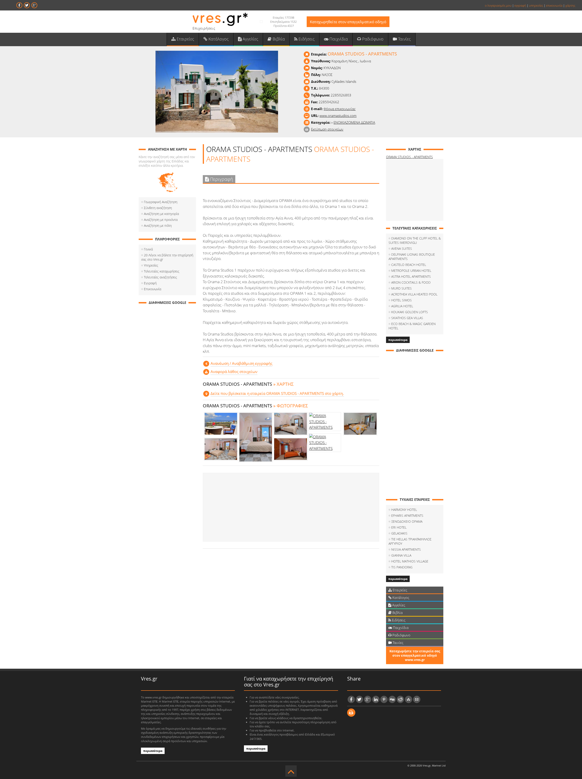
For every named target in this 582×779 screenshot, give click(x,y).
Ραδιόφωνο (372, 39)
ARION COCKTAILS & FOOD (411, 282)
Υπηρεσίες (151, 265)
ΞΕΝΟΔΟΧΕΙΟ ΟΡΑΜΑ (406, 521)
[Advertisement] (291, 507)
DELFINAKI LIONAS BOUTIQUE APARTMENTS (412, 256)
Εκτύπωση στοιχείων (327, 129)
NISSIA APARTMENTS (406, 549)
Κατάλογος (218, 39)
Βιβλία (278, 39)
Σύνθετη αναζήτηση (158, 208)
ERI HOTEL (398, 527)
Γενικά (148, 249)
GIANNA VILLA (401, 555)
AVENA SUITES (401, 248)
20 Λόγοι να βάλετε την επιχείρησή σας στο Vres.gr (167, 257)
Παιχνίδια (338, 39)
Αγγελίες (249, 39)
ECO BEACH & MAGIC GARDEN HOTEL (412, 326)
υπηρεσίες (536, 5)
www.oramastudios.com (337, 115)
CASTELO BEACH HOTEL (408, 264)
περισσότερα (397, 340)
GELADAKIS (399, 533)
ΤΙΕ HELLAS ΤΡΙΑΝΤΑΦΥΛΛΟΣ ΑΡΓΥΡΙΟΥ (410, 541)
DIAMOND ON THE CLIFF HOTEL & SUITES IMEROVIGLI (415, 240)
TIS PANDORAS (402, 567)
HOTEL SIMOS (401, 300)
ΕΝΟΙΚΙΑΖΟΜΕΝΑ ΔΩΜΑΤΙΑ (354, 122)
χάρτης (570, 5)
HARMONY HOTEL (404, 509)
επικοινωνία (554, 5)
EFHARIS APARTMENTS (407, 515)
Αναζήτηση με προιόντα (161, 219)
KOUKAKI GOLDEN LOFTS (409, 312)
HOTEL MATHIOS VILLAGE (409, 561)
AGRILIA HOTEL (402, 306)
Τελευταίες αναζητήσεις (160, 277)
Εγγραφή (150, 283)
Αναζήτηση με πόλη (158, 225)
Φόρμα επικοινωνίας (340, 108)
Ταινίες (404, 39)
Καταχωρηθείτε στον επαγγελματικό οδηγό (348, 21)
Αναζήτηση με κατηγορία (161, 214)
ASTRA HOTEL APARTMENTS (411, 276)
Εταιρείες (185, 39)
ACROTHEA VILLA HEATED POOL (414, 294)
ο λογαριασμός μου (498, 5)
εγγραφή (520, 5)
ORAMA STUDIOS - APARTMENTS (409, 157)
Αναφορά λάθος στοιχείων (234, 371)
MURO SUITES (401, 288)
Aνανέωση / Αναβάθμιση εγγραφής (241, 363)
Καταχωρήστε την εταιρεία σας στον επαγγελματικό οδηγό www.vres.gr (414, 655)
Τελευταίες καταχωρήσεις (161, 271)
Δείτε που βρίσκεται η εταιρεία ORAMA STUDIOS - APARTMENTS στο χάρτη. (277, 393)
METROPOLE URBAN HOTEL (411, 270)
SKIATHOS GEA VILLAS (407, 318)
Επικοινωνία (152, 289)
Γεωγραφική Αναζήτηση (160, 202)
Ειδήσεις (306, 39)
